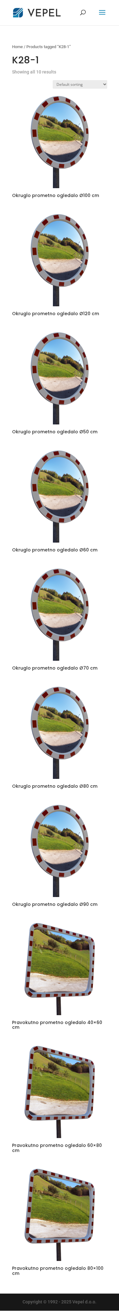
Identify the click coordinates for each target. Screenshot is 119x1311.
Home (17, 46)
